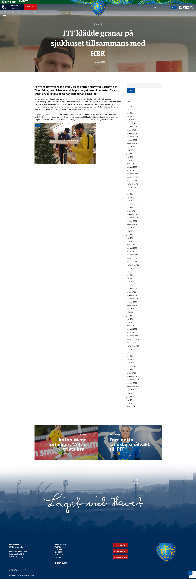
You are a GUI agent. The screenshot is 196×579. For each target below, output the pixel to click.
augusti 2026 (131, 106)
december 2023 (133, 214)
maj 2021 (130, 319)
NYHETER (58, 552)
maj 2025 (130, 157)
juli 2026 (130, 110)
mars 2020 (131, 366)
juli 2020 (130, 353)
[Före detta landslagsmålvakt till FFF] (130, 442)
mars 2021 (131, 326)
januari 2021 (131, 332)
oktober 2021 (132, 302)
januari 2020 (131, 373)
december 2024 (133, 174)
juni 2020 (130, 356)
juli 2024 (130, 191)
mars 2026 (131, 123)
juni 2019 (130, 396)
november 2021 (133, 299)
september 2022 (133, 265)
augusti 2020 (131, 349)
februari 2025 (132, 167)
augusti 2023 (131, 228)
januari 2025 (131, 170)
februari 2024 (132, 207)
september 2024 (133, 184)
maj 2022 (130, 278)
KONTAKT (58, 557)
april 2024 (130, 201)
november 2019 (133, 380)
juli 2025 (130, 150)
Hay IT (32, 575)
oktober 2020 (132, 342)
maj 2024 (130, 197)
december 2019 (133, 376)
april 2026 (130, 120)
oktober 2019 (132, 383)
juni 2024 (130, 194)
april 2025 (130, 160)
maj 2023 (130, 238)
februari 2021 (132, 329)
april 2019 (130, 403)
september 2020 (133, 346)
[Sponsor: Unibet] (23, 3)
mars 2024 (131, 204)
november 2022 (133, 258)
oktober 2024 (132, 180)
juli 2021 (130, 312)
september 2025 (133, 143)
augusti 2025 (131, 147)
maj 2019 (130, 400)
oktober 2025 (132, 140)
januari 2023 (131, 251)
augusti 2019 (131, 390)
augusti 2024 (131, 187)
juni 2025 (130, 153)
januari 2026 (131, 130)
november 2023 (133, 218)
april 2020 (130, 363)
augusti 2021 (131, 309)
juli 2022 (130, 272)
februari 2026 (132, 126)
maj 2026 (130, 116)
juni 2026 (130, 113)
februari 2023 (132, 248)
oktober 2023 (132, 221)
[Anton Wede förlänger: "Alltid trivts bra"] (66, 442)
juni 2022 (130, 275)
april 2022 (130, 282)
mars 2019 (131, 407)
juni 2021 (130, 315)
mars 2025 (131, 164)
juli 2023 (130, 231)
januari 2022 (131, 292)
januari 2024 (131, 211)
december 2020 (133, 336)
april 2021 (130, 322)
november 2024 (133, 177)
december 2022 (133, 255)
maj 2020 (130, 359)
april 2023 (130, 241)
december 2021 (133, 295)
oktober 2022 (132, 261)
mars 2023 (131, 245)
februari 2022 (132, 288)
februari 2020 (132, 369)
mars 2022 (131, 285)
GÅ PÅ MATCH (60, 544)
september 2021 (133, 305)
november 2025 (133, 137)
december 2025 (133, 133)
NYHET (98, 24)
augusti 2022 (131, 268)
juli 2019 (130, 393)
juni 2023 (130, 234)
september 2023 (133, 224)
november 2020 (133, 339)
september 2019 (133, 386)
